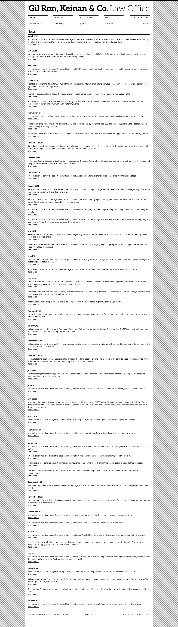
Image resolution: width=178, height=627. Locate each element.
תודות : (92, 614)
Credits (87, 614)
